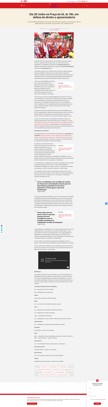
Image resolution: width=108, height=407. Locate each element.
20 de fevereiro (44, 366)
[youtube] (82, 1)
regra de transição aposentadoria (62, 374)
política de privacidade (101, 399)
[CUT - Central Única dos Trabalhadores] (54, 5)
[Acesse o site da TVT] (21, 1)
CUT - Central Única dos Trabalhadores (53, 11)
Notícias (62, 11)
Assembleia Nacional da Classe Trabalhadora (43, 369)
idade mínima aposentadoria (60, 372)
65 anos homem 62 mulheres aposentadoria (47, 374)
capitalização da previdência (48, 372)
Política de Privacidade (42, 400)
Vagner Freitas (55, 369)
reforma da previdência (53, 366)
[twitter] (77, 1)
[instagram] (80, 1)
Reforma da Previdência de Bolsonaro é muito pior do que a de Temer (65, 87)
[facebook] (79, 1)
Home (44, 11)
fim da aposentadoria (63, 366)
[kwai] (86, 1)
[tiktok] (84, 1)
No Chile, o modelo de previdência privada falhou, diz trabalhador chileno (65, 149)
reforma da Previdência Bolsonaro (66, 369)
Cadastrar (97, 403)
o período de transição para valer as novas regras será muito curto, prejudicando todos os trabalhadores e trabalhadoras (54, 122)
